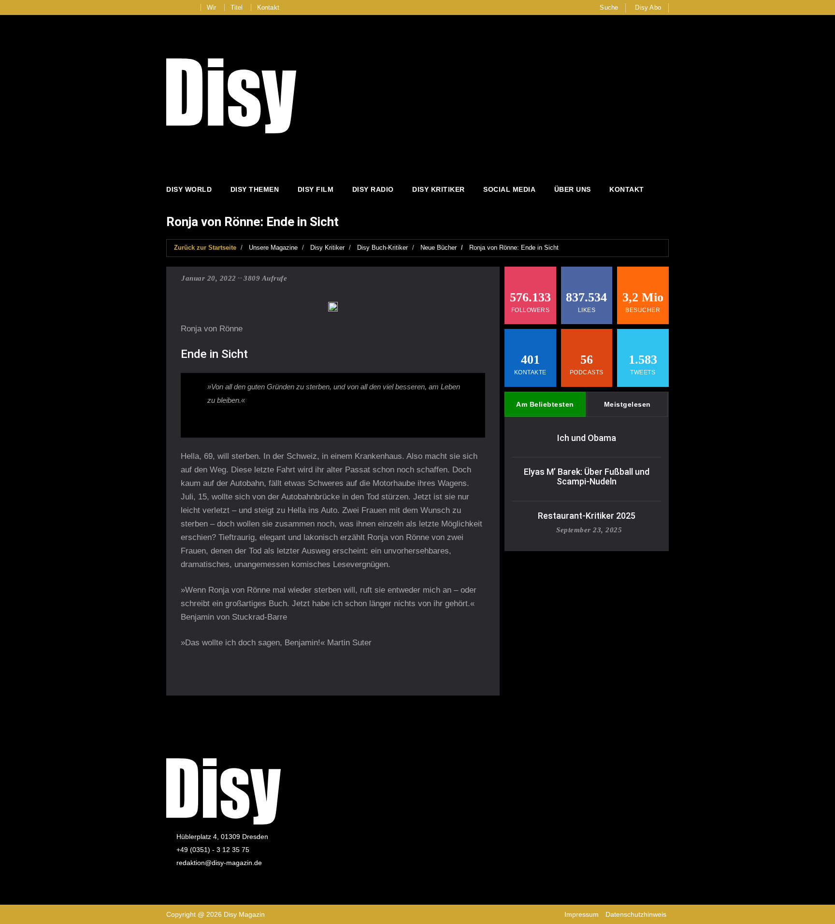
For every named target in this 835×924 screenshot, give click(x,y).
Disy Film (316, 189)
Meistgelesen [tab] (627, 404)
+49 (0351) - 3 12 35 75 (212, 849)
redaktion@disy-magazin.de (219, 863)
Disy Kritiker (438, 189)
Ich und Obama (586, 438)
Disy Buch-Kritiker (382, 247)
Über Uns (572, 189)
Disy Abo (648, 7)
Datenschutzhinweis (635, 914)
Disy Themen (254, 189)
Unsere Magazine (273, 247)
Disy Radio (373, 189)
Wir (211, 7)
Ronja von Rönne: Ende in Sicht (514, 247)
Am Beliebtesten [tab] (545, 404)
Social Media (509, 189)
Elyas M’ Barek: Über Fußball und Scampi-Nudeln (586, 476)
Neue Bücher (438, 247)
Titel (236, 7)
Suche (609, 7)
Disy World (189, 189)
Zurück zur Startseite (205, 247)
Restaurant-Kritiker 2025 (586, 516)
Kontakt (268, 7)
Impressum (581, 914)
